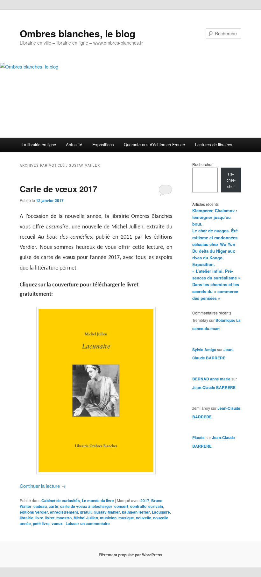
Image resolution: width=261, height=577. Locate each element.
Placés (198, 437)
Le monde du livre (98, 500)
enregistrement (64, 512)
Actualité (74, 144)
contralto (138, 506)
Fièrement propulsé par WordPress (130, 555)
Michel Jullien (86, 518)
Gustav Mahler (107, 512)
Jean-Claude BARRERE (214, 387)
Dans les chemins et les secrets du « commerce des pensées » (215, 291)
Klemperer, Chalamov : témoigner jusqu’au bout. (214, 217)
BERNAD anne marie (211, 379)
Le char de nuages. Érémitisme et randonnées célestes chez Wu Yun (215, 237)
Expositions (103, 144)
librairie (26, 518)
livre (39, 518)
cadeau (40, 506)
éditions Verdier (34, 512)
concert (121, 506)
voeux (57, 523)
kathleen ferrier (136, 512)
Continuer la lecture (43, 485)
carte (53, 506)
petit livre (41, 523)
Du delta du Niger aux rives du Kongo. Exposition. (213, 257)
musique (126, 518)
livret (49, 518)
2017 (144, 500)
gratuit (86, 512)
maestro (64, 518)
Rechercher (202, 164)
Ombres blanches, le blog (77, 33)
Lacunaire (161, 512)
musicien (108, 518)
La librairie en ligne (39, 144)
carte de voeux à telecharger (86, 506)
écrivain (155, 506)
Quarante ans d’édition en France (154, 144)
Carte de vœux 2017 (58, 189)
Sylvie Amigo (204, 349)
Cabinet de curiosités (60, 500)
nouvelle (143, 518)
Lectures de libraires (213, 144)
